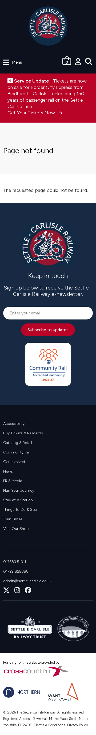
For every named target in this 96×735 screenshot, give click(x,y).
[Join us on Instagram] (17, 590)
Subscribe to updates (48, 329)
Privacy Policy (77, 725)
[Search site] (90, 62)
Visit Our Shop (16, 528)
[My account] (80, 62)
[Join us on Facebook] (28, 590)
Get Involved (14, 462)
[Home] (48, 25)
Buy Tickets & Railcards (23, 433)
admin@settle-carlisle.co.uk (27, 581)
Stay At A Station (18, 500)
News (8, 471)
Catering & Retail (17, 442)
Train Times (12, 519)
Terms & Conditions (50, 725)
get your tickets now (31, 113)
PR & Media (12, 481)
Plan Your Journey (18, 490)
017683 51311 (14, 562)
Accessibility (14, 423)
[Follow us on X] (6, 590)
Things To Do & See (20, 509)
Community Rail (16, 452)
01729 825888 (16, 571)
